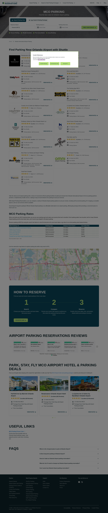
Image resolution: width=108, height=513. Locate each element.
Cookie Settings (43, 63)
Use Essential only (54, 63)
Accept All (65, 63)
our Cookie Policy (41, 59)
